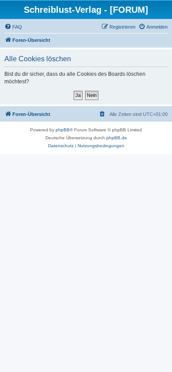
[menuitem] (13, 27)
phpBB (63, 129)
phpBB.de (116, 137)
